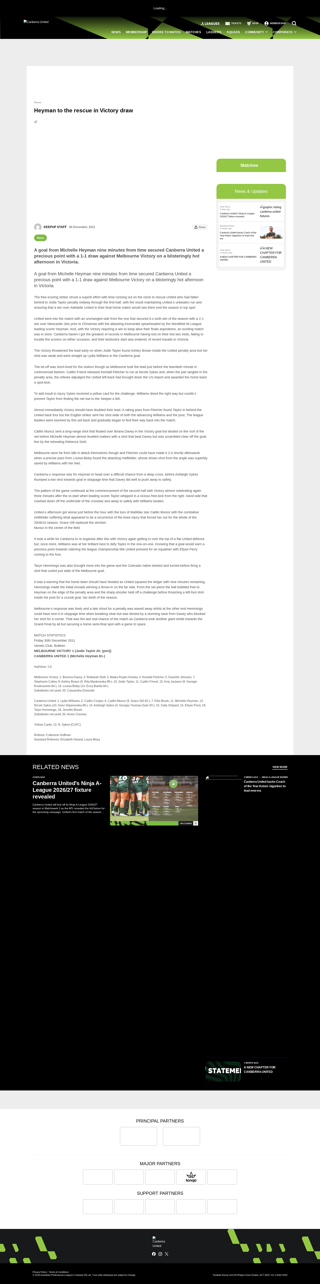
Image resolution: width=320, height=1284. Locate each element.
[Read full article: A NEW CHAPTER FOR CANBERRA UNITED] (271, 255)
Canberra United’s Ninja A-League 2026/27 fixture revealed (67, 790)
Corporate (283, 32)
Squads (233, 32)
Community (254, 32)
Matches (193, 32)
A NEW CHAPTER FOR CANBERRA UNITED (260, 1069)
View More (279, 766)
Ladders (213, 32)
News (116, 32)
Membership (136, 32)
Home (37, 102)
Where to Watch (166, 32)
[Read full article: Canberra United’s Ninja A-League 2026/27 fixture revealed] (271, 211)
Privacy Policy (40, 1272)
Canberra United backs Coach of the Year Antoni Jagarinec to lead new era (238, 235)
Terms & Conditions (59, 1272)
